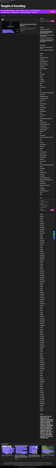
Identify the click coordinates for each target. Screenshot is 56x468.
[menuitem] (0, 0)
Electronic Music (42, 94)
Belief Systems (42, 59)
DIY (40, 88)
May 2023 (41, 266)
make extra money (43, 425)
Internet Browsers (42, 114)
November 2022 (42, 277)
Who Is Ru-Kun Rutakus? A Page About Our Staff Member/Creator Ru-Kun (39, 462)
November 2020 (42, 321)
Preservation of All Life (43, 151)
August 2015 (41, 382)
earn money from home (50, 421)
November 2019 (42, 342)
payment (51, 428)
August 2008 (42, 405)
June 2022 (41, 286)
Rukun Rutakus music (43, 157)
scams (41, 434)
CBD (40, 72)
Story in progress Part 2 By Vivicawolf (48, 50)
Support (14, 464)
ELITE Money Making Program (44, 96)
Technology (41, 170)
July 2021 (41, 307)
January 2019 (42, 360)
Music (41, 138)
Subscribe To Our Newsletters (34, 10)
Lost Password (43, 210)
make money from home (49, 425)
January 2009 (42, 395)
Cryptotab (51, 419)
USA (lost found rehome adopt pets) (45, 185)
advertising (42, 416)
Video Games (42, 187)
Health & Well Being (42, 111)
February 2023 (42, 271)
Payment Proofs (12, 32)
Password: (42, 203)
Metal (41, 133)
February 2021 (42, 316)
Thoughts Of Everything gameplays (44, 177)
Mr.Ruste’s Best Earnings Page (7, 463)
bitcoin (48, 416)
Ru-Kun (41, 47)
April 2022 (41, 290)
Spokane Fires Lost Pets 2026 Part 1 (45, 29)
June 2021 (41, 308)
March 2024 (41, 251)
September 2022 (42, 281)
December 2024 (42, 242)
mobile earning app (42, 135)
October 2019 (42, 344)
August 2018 (41, 369)
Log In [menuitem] (2, 0)
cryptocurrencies (42, 81)
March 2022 (41, 292)
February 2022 (42, 294)
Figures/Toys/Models (43, 103)
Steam (44, 434)
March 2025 (41, 238)
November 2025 (42, 229)
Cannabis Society (42, 66)
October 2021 (42, 301)
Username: (42, 200)
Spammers (41, 166)
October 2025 (42, 231)
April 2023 (41, 268)
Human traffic (48, 424)
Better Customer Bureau (43, 63)
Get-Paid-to (42, 424)
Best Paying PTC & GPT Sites (44, 61)
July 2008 (41, 406)
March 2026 (41, 221)
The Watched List (42, 174)
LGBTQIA (41, 120)
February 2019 (42, 358)
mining (41, 428)
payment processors (43, 430)
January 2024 (42, 253)
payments (47, 431)
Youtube (47, 437)
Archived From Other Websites (44, 57)
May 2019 (41, 353)
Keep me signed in (43, 208)
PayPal (50, 431)
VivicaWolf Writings (42, 188)
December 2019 (42, 340)
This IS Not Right (42, 176)
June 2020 (41, 329)
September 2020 (42, 325)
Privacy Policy (29, 465)
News (40, 140)
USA (46, 436)
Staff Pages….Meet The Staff (23, 462)
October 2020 (42, 323)
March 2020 (41, 334)
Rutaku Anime (42, 159)
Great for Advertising (43, 107)
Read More (22, 31)
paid (43, 428)
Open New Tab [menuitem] (8, 0)
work (51, 436)
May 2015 (41, 386)
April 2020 (41, 332)
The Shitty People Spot (43, 172)
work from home (43, 437)
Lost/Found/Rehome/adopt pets (44, 127)
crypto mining (42, 79)
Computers (41, 76)
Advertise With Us (22, 10)
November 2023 (42, 257)
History (41, 113)
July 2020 (41, 327)
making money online (48, 427)
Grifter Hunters (42, 109)
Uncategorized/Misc (42, 183)
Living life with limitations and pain (45, 124)
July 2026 (41, 218)
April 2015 (41, 388)
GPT (45, 424)
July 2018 (41, 371)
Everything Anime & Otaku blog (44, 98)
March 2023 (41, 269)
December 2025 (42, 227)
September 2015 (42, 381)
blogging (42, 418)
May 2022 (41, 288)
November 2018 (42, 364)
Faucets (41, 101)
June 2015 (41, 384)
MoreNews (31, 467)
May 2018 (41, 375)
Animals (41, 55)
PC (52, 431)
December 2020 (42, 319)
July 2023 (41, 262)
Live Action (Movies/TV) (43, 122)
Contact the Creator (30, 463)
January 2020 (42, 338)
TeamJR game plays (42, 168)
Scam (47, 433)
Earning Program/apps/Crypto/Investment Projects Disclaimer (42, 464)
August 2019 (41, 347)
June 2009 (41, 390)
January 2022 (42, 295)
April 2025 (41, 236)
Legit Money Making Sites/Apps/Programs (8, 31)
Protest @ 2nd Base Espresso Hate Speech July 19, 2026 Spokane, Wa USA (34, 456)
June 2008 (41, 408)
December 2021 (42, 297)
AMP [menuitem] (14, 0)
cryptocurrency (43, 419)
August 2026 (42, 216)
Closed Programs (42, 74)
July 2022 (41, 284)
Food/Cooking (42, 105)
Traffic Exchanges (42, 181)
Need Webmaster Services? (15, 12)
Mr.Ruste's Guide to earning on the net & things (46, 137)
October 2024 (42, 244)
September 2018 (42, 368)
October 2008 (42, 401)
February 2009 (42, 394)
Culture (41, 83)
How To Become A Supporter (5, 12)
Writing (41, 194)
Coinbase (45, 418)
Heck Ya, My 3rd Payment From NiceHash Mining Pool (10, 27)
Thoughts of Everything (13, 6)
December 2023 (42, 255)
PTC (44, 433)
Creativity (41, 77)
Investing (41, 116)
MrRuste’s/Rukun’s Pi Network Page (18, 463)
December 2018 (42, 362)
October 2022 (42, 279)
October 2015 (42, 379)
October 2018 (42, 366)
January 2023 (42, 273)
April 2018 (41, 377)
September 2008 (42, 403)
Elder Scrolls (42, 422)
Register (42, 209)
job (51, 424)
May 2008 (41, 410)
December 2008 (42, 397)
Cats (40, 70)
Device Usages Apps (42, 87)
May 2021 (41, 310)
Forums (17, 10)
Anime (45, 416)
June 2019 (41, 351)
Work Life (41, 192)
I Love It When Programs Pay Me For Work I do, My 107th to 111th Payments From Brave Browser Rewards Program (47, 40)
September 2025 (42, 232)
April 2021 (41, 312)
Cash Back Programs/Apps (43, 68)
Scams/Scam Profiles (43, 161)
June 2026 (41, 219)
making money (42, 427)
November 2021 (42, 299)
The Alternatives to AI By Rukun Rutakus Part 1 (46, 37)
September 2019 (42, 345)
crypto (48, 418)
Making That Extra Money (6, 32)
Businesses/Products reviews (44, 64)
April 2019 (41, 355)
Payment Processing (43, 144)
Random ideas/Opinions (43, 155)
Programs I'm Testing (43, 153)
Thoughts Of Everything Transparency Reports (46, 179)
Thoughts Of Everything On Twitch (25, 12)
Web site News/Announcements (44, 190)
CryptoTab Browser (43, 421)
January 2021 (42, 318)
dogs (40, 90)
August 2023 (42, 260)
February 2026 (42, 223)
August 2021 (41, 305)
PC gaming (42, 433)
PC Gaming (41, 148)
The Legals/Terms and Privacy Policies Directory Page (24, 464)
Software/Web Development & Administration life (46, 164)
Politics (41, 150)
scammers (50, 433)
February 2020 (42, 336)
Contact (27, 10)
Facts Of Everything (42, 100)
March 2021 (41, 314)
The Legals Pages (34, 12)
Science (41, 163)
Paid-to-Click (42, 142)
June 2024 (41, 245)
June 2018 (41, 373)
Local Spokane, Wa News (43, 126)
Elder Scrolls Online (47, 422)
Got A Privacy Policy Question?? (38, 463)
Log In (52, 209)
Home (1, 10)
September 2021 (42, 303)
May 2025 (41, 234)
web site (49, 436)
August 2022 (42, 282)
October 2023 (42, 258)
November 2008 (42, 399)
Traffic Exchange (43, 436)
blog (50, 416)
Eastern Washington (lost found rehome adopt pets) (47, 92)
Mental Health (42, 131)
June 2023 (41, 264)
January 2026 (42, 225)
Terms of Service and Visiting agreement (20, 465)
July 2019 (41, 349)
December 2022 (42, 275)
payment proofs (43, 431)
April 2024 (41, 249)
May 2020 (41, 331)
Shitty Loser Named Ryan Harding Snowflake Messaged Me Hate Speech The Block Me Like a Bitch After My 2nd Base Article (46, 32)
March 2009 (41, 392)
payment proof (49, 430)
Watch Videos (53, 11)
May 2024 (41, 247)
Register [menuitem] (5, 0)
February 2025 (42, 240)
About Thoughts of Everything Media (9, 10)
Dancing (41, 85)
